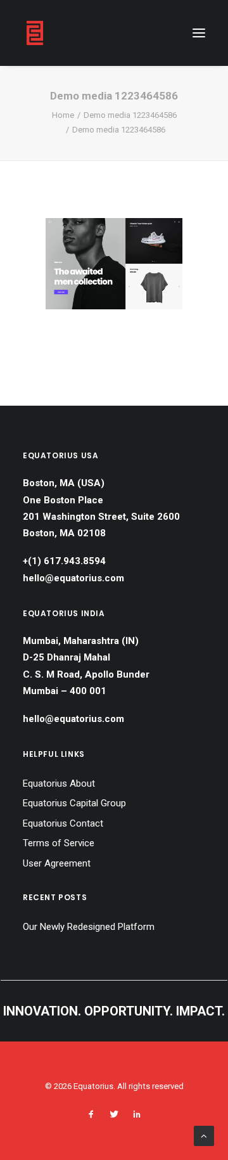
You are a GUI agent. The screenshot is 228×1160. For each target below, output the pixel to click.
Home (63, 115)
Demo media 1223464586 (130, 115)
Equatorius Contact (63, 823)
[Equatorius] (35, 33)
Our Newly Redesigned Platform (89, 926)
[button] (199, 33)
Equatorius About (59, 783)
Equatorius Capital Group (74, 803)
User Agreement (57, 863)
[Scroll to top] (204, 1135)
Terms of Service (58, 843)
